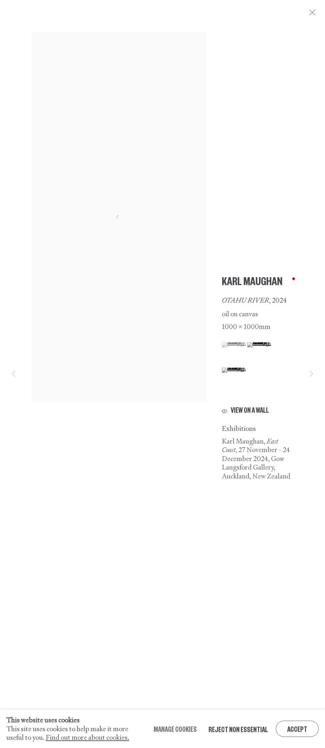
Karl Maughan (252, 280)
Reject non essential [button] (238, 728)
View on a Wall (250, 410)
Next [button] (311, 374)
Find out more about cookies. (87, 737)
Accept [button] (297, 728)
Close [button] (310, 14)
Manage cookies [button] (175, 728)
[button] (234, 344)
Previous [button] (13, 374)
